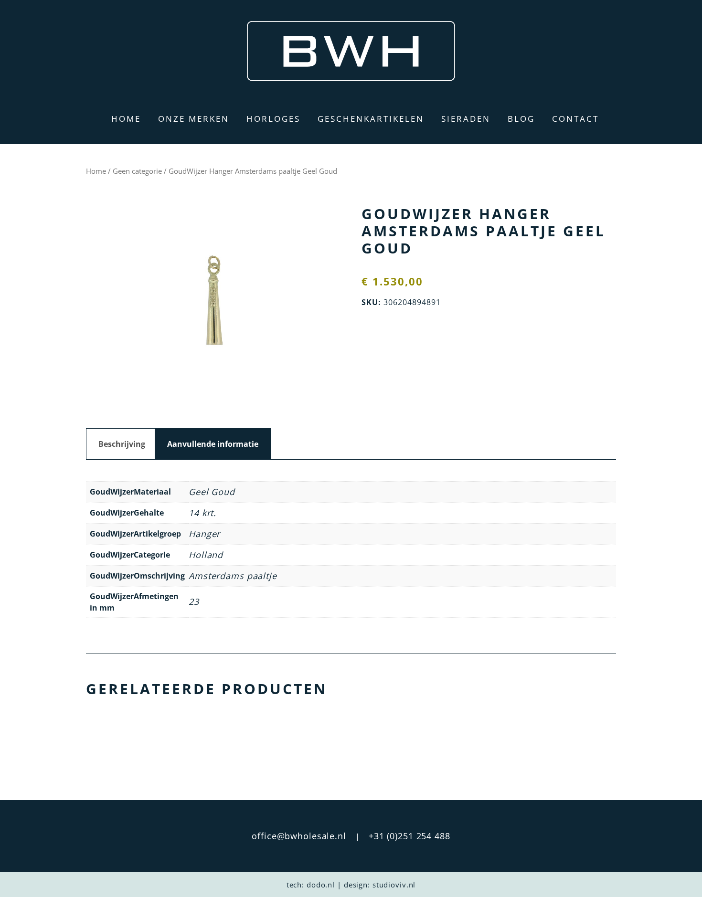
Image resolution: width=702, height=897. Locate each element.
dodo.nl (321, 884)
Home (126, 118)
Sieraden (465, 118)
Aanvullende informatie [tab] (212, 444)
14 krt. (202, 512)
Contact (575, 118)
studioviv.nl (394, 884)
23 (194, 601)
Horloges (273, 118)
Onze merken (193, 118)
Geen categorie (137, 171)
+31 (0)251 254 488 (409, 836)
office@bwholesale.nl (299, 836)
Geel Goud (212, 491)
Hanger (204, 533)
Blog (521, 118)
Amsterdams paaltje (233, 575)
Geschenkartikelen (371, 118)
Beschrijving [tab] (121, 444)
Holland (206, 554)
